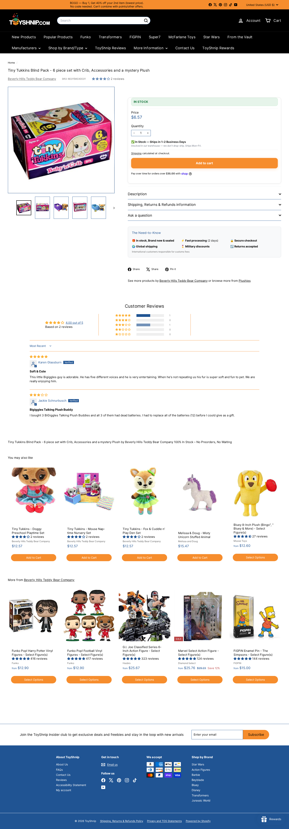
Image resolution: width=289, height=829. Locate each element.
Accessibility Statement (71, 785)
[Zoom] (61, 140)
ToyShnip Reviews (110, 48)
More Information (149, 48)
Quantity (137, 126)
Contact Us (185, 48)
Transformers (110, 37)
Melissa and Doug (188, 541)
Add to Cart (33, 557)
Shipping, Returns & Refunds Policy (121, 821)
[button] (101, 79)
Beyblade (198, 780)
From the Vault (239, 37)
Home (12, 62)
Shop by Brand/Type (66, 48)
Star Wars (211, 37)
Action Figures (201, 769)
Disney (196, 790)
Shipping (136, 153)
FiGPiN (135, 37)
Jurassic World (201, 800)
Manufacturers (25, 48)
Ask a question (140, 215)
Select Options (255, 557)
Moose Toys (240, 540)
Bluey (195, 785)
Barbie (196, 774)
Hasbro (127, 663)
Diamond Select (187, 663)
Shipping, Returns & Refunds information (162, 204)
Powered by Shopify (198, 821)
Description (137, 194)
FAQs (59, 769)
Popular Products (58, 37)
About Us (62, 764)
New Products (24, 37)
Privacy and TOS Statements (164, 821)
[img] (39, 356)
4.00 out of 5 (74, 323)
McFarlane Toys (181, 37)
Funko (85, 37)
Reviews (61, 780)
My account (63, 790)
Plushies (245, 281)
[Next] (112, 207)
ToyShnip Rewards (218, 48)
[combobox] (103, 20)
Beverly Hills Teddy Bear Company (32, 79)
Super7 (155, 37)
